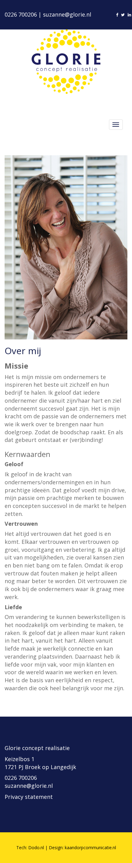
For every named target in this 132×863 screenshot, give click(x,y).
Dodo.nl (36, 847)
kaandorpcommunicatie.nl (90, 847)
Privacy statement (29, 796)
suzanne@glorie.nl (67, 14)
